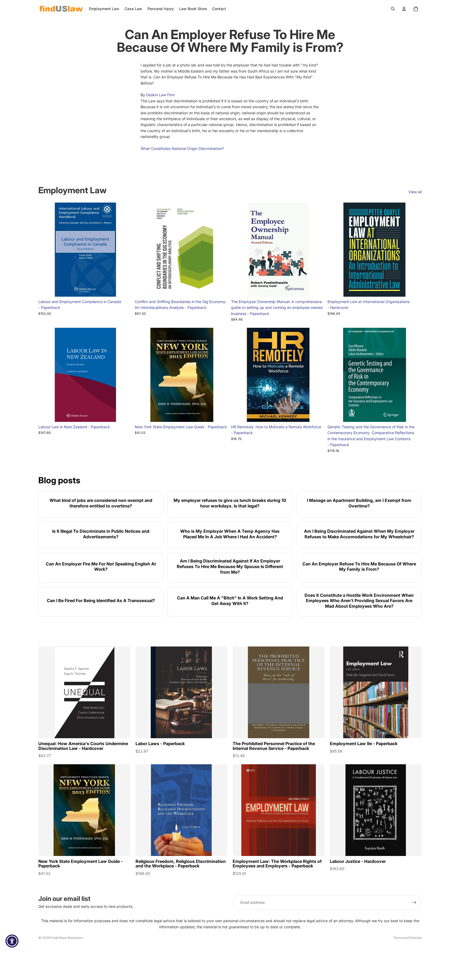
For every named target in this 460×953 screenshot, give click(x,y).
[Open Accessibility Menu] (12, 941)
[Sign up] (414, 902)
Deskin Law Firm (160, 95)
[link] (100, 504)
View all (415, 192)
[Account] (404, 9)
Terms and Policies (407, 938)
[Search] (393, 9)
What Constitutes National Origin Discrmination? (182, 148)
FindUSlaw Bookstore (67, 938)
